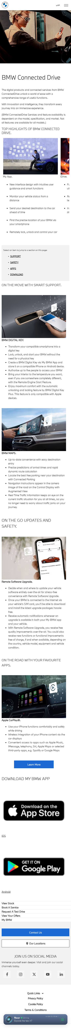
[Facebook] (7, 974)
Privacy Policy (35, 998)
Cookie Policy (35, 1004)
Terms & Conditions (35, 1010)
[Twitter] (34, 974)
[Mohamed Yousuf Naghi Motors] (5, 5)
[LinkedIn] (61, 974)
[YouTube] (47, 974)
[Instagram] (20, 974)
